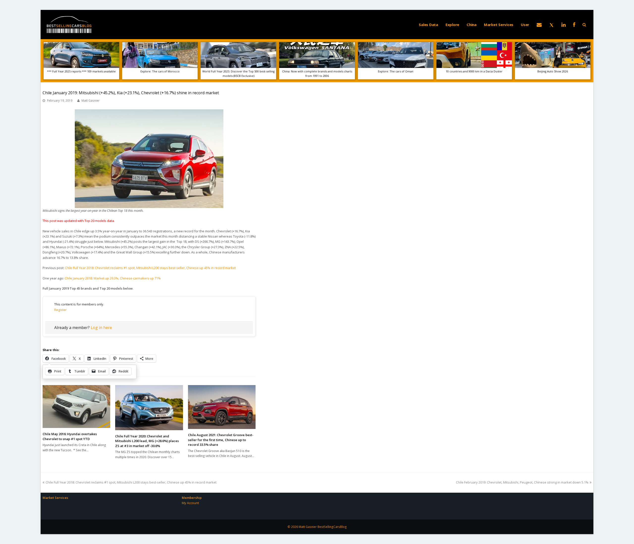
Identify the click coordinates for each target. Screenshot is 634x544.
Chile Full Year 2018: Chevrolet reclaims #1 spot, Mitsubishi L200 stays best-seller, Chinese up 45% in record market (150, 268)
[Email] (539, 24)
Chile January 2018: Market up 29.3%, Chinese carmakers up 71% (113, 278)
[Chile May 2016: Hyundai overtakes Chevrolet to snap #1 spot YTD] (76, 406)
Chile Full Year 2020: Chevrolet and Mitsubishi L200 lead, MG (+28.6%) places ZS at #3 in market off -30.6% (147, 441)
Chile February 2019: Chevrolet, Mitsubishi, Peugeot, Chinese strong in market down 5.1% (522, 482)
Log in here (101, 327)
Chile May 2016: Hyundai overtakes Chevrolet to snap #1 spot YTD (70, 436)
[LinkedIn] (563, 24)
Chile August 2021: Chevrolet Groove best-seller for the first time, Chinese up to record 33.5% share (220, 440)
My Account (190, 503)
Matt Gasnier (90, 100)
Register (60, 309)
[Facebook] (574, 24)
